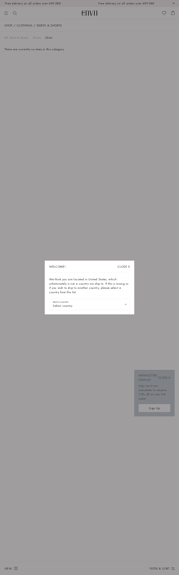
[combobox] (89, 304)
